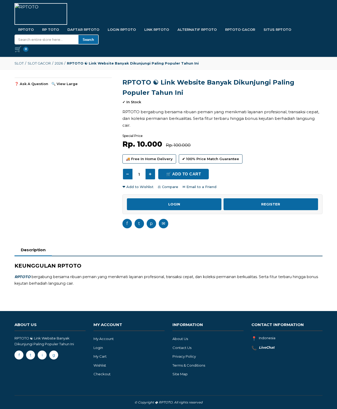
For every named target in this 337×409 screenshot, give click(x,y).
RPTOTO (26, 29)
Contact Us (181, 348)
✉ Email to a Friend (199, 187)
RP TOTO (50, 29)
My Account (103, 339)
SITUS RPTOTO (277, 29)
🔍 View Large (64, 84)
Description (33, 249)
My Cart (100, 356)
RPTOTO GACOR (240, 29)
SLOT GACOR (39, 63)
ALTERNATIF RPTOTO (197, 29)
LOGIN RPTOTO (122, 29)
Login (98, 348)
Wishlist (99, 365)
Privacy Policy (184, 356)
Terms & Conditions (188, 365)
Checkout (102, 374)
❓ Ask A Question (31, 84)
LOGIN (174, 204)
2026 (59, 63)
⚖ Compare (168, 187)
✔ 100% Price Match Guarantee (210, 159)
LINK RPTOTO (156, 29)
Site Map (180, 374)
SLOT (19, 63)
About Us (180, 339)
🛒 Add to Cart (183, 174)
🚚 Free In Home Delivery (149, 159)
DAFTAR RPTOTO (83, 29)
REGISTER (270, 204)
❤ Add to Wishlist (137, 187)
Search (88, 40)
